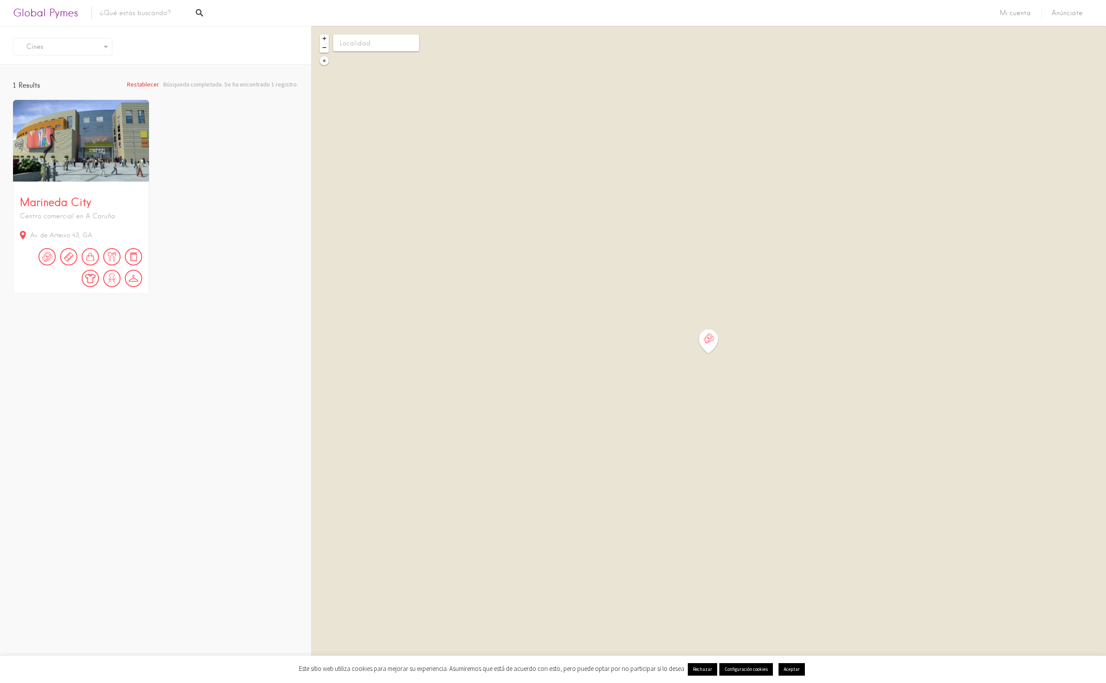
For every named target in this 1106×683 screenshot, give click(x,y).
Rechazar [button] (702, 669)
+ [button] (324, 38)
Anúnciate (1067, 13)
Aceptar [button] (792, 669)
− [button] (324, 47)
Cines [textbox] (31, 47)
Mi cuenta (1015, 13)
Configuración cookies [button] (746, 669)
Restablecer (143, 84)
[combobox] (62, 46)
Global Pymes (45, 12)
